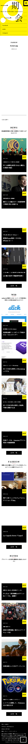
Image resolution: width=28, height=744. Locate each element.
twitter (4, 29)
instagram (5, 33)
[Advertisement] (14, 66)
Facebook (5, 25)
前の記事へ (5, 119)
